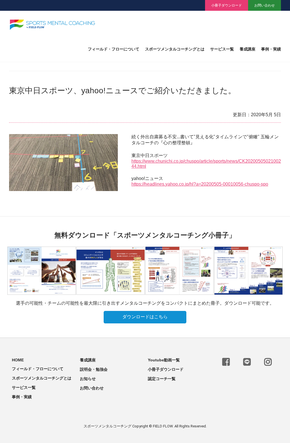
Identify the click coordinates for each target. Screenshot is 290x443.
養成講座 (247, 49)
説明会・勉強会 (94, 369)
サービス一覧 (222, 49)
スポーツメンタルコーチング (107, 426)
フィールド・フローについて (113, 49)
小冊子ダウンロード (226, 5)
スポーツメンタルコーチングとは (174, 49)
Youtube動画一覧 (164, 360)
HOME (18, 360)
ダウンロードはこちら (145, 316)
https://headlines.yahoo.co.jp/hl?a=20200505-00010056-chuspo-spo (199, 184)
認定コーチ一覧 (162, 378)
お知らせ (88, 378)
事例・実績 (271, 49)
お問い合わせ (264, 5)
